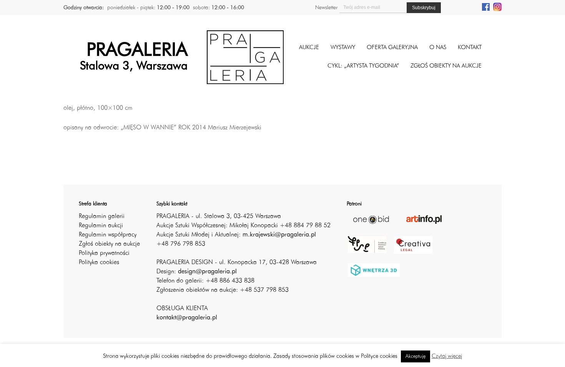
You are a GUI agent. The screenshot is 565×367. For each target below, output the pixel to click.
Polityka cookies (99, 263)
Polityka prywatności (104, 253)
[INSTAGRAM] (497, 6)
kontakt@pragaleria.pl (186, 318)
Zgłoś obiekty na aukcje (109, 244)
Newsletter (326, 7)
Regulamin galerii (102, 216)
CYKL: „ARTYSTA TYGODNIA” (363, 66)
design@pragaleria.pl (207, 272)
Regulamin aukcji (101, 226)
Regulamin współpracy (107, 235)
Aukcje (309, 48)
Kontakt (470, 48)
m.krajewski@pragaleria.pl (279, 235)
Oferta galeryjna (392, 48)
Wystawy (343, 48)
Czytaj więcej (447, 356)
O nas (437, 48)
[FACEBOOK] (486, 6)
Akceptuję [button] (415, 356)
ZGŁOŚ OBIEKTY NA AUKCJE (446, 66)
